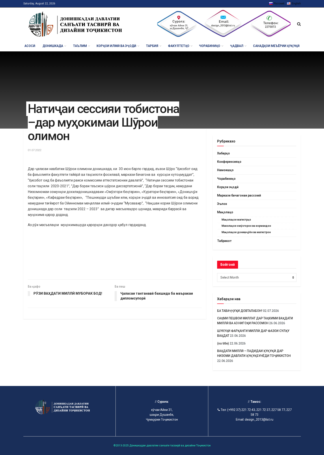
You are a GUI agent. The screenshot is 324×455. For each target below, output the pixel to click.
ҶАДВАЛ (236, 46)
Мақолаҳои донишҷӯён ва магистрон (246, 232)
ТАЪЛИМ (80, 46)
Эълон (222, 204)
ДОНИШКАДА (53, 46)
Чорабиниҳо (226, 178)
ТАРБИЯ (152, 46)
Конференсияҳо (229, 161)
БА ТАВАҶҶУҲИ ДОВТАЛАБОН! (239, 311)
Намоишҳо (225, 170)
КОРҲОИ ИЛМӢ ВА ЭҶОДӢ (116, 46)
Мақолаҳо (225, 212)
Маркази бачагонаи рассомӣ (239, 195)
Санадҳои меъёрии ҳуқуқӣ (276, 46)
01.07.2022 (34, 150)
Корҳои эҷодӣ (227, 187)
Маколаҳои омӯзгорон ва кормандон (246, 225)
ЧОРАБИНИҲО (209, 46)
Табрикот (224, 241)
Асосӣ (29, 46)
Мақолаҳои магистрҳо (236, 219)
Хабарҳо (223, 153)
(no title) (223, 343)
